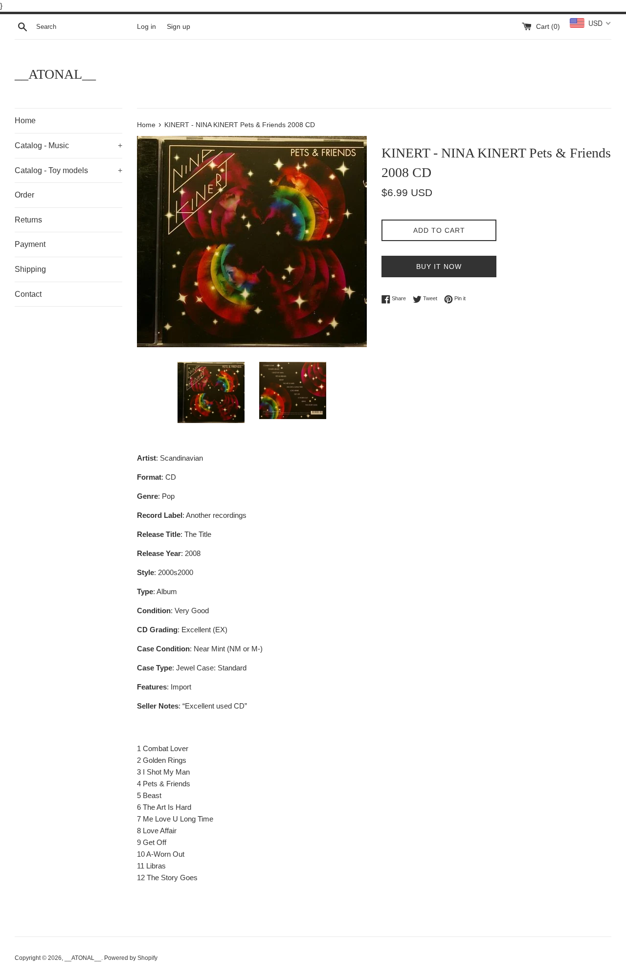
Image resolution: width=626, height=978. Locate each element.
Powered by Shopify (130, 958)
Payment (30, 244)
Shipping (30, 269)
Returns (28, 220)
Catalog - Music (68, 145)
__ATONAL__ (55, 74)
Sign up (178, 26)
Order (24, 195)
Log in (146, 26)
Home (25, 120)
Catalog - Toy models (68, 170)
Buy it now (439, 266)
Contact (28, 294)
